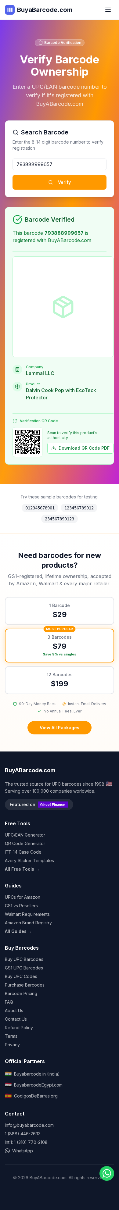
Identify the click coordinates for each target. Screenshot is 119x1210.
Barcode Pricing (21, 993)
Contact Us (16, 1019)
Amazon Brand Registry (28, 922)
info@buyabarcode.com (29, 1125)
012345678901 (40, 507)
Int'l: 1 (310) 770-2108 (26, 1142)
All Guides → (18, 931)
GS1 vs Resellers (21, 905)
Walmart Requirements (27, 914)
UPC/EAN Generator (25, 834)
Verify (64, 182)
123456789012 (79, 507)
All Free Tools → (22, 869)
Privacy (12, 1044)
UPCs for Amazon (22, 897)
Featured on (37, 804)
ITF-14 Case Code (23, 852)
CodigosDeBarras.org (31, 1096)
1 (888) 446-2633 (23, 1133)
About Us (14, 1010)
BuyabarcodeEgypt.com (34, 1085)
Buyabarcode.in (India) (32, 1074)
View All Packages (59, 727)
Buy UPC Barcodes (24, 959)
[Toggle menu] (108, 10)
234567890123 (59, 518)
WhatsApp (22, 1150)
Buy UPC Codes (21, 976)
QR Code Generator (25, 843)
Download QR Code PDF (84, 448)
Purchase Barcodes (25, 984)
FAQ (9, 1002)
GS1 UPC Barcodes (24, 967)
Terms (11, 1036)
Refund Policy (19, 1027)
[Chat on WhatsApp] (106, 1173)
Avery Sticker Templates (29, 860)
